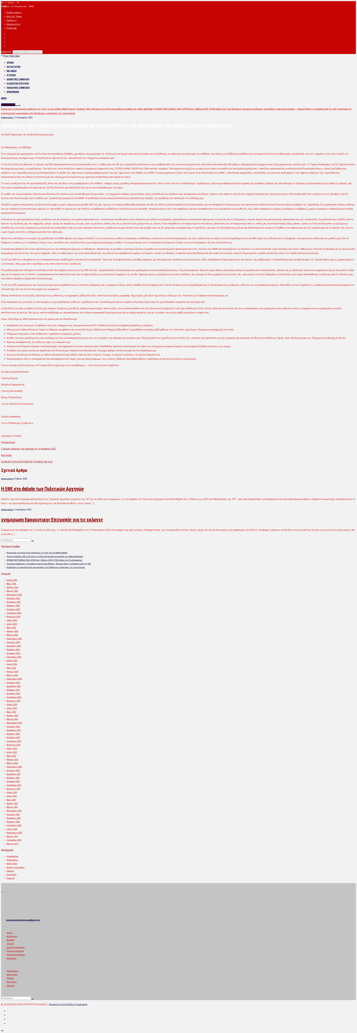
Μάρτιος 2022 (12, 763)
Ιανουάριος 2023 (13, 726)
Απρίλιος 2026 (12, 587)
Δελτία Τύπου (14, 16)
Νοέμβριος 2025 (13, 606)
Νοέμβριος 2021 (13, 778)
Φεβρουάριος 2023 (14, 723)
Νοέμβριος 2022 (13, 734)
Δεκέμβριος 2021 (14, 774)
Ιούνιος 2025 (12, 624)
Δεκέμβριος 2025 (14, 602)
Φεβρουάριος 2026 (14, 595)
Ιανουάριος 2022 (13, 770)
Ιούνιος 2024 (12, 664)
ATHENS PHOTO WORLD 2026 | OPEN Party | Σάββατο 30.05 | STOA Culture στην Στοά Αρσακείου (197, 109)
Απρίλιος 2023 (12, 715)
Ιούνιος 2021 (12, 796)
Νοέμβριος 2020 (13, 822)
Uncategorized (12, 856)
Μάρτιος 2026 (12, 591)
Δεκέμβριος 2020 (14, 818)
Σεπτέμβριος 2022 (14, 741)
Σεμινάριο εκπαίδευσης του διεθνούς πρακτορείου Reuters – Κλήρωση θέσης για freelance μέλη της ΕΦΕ (289, 109)
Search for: (6, 52)
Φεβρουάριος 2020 (14, 833)
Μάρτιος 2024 (12, 675)
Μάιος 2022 (11, 756)
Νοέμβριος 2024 (13, 649)
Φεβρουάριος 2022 (14, 767)
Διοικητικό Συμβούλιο (18, 79)
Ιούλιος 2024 (12, 661)
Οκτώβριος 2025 (13, 609)
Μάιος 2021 (11, 800)
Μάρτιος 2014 (12, 844)
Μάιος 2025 (11, 628)
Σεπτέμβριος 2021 (14, 785)
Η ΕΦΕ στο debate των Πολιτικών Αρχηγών (42, 489)
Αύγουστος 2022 (13, 745)
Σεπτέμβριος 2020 (14, 825)
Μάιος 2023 (11, 712)
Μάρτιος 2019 (12, 836)
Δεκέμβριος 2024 (14, 646)
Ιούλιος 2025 (12, 620)
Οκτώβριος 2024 (13, 653)
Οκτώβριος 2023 (13, 693)
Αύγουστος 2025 (13, 617)
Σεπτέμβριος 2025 (14, 613)
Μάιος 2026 (11, 584)
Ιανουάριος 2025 (13, 642)
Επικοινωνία (13, 92)
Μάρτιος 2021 (12, 807)
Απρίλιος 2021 (12, 803)
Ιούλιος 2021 (12, 792)
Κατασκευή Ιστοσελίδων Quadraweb (68, 1004)
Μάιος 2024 (11, 668)
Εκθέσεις (12, 20)
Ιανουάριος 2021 (13, 814)
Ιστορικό (11, 75)
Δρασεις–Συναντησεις (16, 867)
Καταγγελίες (13, 24)
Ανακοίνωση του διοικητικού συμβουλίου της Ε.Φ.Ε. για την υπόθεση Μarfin (34, 109)
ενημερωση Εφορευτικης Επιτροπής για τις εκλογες (52, 520)
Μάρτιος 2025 (12, 635)
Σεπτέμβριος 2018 (14, 840)
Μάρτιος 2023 (12, 719)
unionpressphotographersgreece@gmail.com (23, 920)
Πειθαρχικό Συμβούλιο (18, 87)
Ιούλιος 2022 (12, 748)
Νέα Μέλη (12, 71)
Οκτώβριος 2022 (13, 737)
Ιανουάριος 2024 (13, 683)
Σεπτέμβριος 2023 (14, 697)
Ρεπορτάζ (12, 28)
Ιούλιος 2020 (12, 829)
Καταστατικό (13, 66)
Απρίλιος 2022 (12, 759)
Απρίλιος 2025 (12, 631)
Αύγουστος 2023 (13, 701)
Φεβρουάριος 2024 (14, 679)
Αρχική (10, 62)
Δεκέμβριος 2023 (14, 686)
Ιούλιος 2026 (12, 580)
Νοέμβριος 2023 (13, 690)
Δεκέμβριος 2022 (14, 730)
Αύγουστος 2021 (13, 789)
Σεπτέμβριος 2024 (14, 657)
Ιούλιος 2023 (12, 704)
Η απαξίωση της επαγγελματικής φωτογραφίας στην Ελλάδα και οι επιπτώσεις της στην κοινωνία (46, 567)
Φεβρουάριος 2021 (14, 811)
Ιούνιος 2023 (12, 708)
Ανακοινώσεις (14, 12)
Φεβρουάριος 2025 (14, 639)
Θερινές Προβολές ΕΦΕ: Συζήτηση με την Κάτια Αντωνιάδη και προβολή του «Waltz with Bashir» (111, 109)
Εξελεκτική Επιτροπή (18, 83)
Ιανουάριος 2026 (13, 598)
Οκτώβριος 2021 (13, 781)
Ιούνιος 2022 (12, 752)
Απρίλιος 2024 (12, 672)
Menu (4, 98)
